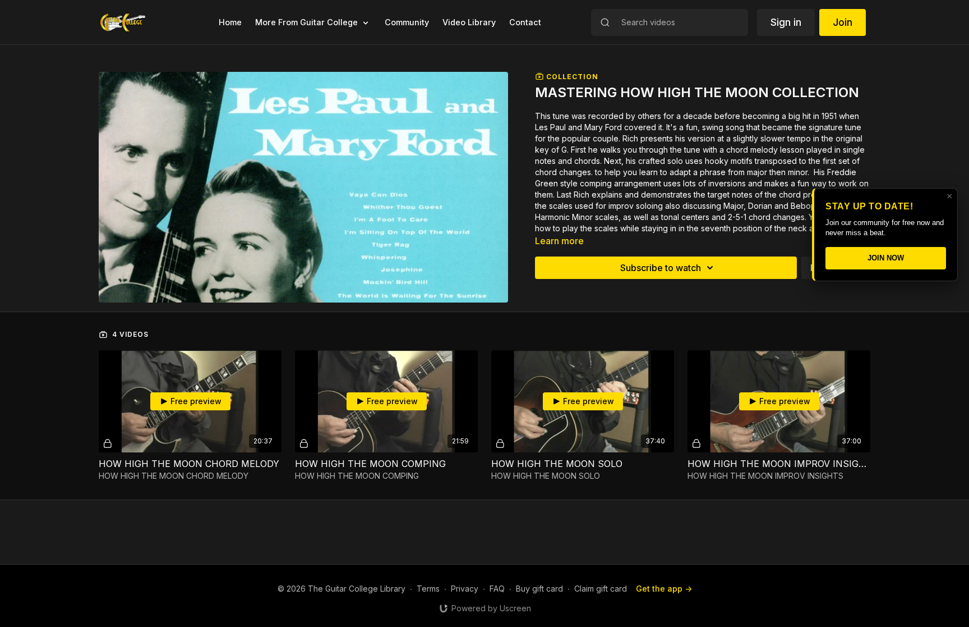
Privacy (464, 588)
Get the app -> (664, 588)
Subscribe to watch (660, 267)
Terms (428, 588)
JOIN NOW (886, 258)
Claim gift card (600, 588)
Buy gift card (539, 588)
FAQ (497, 588)
